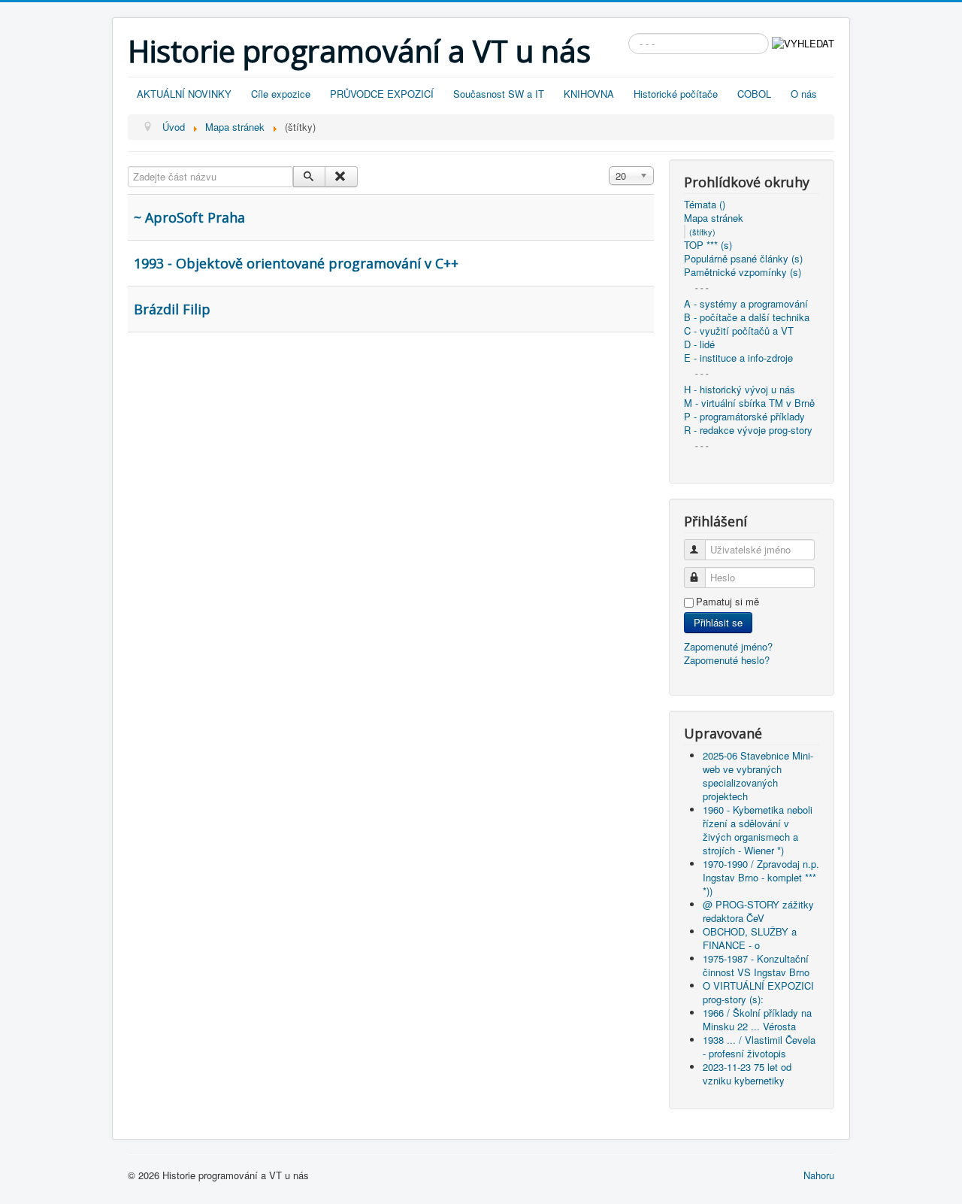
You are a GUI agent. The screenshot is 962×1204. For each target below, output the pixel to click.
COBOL (754, 93)
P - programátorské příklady (744, 416)
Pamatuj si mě (727, 601)
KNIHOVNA (589, 93)
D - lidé (699, 344)
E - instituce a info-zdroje (738, 358)
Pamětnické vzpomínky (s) (742, 272)
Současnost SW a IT (498, 93)
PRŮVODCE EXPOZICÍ (382, 93)
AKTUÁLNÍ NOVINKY (184, 93)
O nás (804, 93)
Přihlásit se (718, 622)
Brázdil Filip (172, 309)
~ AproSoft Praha (189, 217)
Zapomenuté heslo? (727, 660)
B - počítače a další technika (746, 317)
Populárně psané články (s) (743, 258)
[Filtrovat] (309, 176)
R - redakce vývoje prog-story (748, 430)
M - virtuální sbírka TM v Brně (749, 403)
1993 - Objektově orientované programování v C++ (296, 263)
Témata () (704, 204)
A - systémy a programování (746, 304)
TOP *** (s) (708, 245)
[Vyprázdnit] (341, 176)
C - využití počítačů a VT (739, 331)
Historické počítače (676, 93)
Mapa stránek (713, 218)
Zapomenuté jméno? (728, 646)
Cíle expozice (280, 93)
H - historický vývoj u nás (739, 389)
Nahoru (818, 1175)
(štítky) (702, 232)
